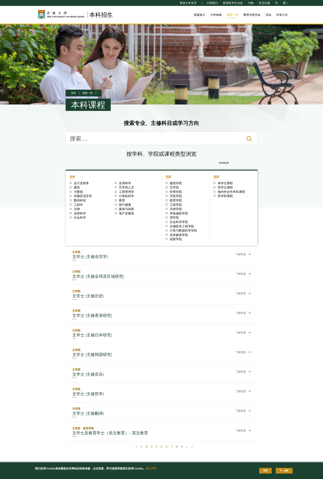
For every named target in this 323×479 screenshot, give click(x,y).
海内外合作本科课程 (231, 192)
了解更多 (241, 254)
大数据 (78, 192)
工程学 (78, 205)
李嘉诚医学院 (179, 213)
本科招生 (101, 15)
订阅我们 (212, 3)
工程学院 (176, 205)
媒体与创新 (126, 209)
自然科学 (80, 213)
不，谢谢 (284, 470)
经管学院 (176, 192)
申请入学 (282, 15)
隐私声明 (151, 468)
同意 (265, 470)
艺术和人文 (126, 187)
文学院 (174, 187)
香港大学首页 (188, 3)
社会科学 (80, 217)
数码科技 (80, 200)
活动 (268, 15)
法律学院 (176, 209)
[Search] (276, 3)
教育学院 (176, 200)
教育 (122, 200)
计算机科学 (126, 196)
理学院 (174, 217)
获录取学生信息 (233, 3)
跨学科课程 (225, 196)
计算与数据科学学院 (183, 230)
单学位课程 (225, 183)
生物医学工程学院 (182, 226)
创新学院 (176, 239)
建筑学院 (176, 183)
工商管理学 (126, 192)
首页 (73, 93)
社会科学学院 (179, 222)
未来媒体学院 (179, 235)
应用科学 (125, 183)
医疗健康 (125, 205)
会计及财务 (81, 183)
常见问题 (264, 3)
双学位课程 (225, 187)
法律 (77, 209)
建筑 (77, 187)
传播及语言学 (83, 196)
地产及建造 (126, 213)
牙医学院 (176, 196)
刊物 (251, 3)
